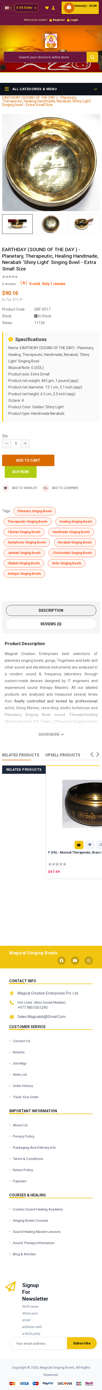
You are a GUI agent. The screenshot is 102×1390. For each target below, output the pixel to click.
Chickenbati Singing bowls (72, 553)
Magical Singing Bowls (33, 952)
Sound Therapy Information (33, 1243)
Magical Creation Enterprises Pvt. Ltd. (48, 993)
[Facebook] (61, 960)
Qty (5, 436)
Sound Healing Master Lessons (36, 1232)
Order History (23, 1086)
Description (51, 610)
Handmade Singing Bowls (71, 532)
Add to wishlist (24, 488)
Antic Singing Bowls (66, 563)
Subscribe (81, 1343)
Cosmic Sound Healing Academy (38, 1209)
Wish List (20, 1074)
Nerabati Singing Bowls (75, 542)
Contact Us (21, 1041)
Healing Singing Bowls (75, 521)
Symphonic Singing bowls (27, 542)
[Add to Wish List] (90, 845)
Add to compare (65, 488)
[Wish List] (47, 8)
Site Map (19, 1063)
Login (74, 20)
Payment (19, 1181)
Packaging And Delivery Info (34, 1147)
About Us (20, 1125)
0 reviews (9, 284)
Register (59, 20)
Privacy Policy (23, 1136)
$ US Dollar (25, 7)
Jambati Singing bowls (24, 553)
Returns (19, 1052)
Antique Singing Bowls (24, 574)
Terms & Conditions (28, 1159)
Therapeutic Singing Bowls (28, 521)
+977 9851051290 (33, 1007)
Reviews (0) (51, 624)
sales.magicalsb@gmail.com (42, 1017)
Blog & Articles (24, 1254)
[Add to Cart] (79, 845)
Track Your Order (25, 1097)
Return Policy (23, 1170)
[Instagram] (88, 960)
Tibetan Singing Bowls (24, 532)
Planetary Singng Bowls (34, 511)
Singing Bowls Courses (30, 1220)
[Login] (53, 8)
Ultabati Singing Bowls (24, 563)
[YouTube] (75, 960)
